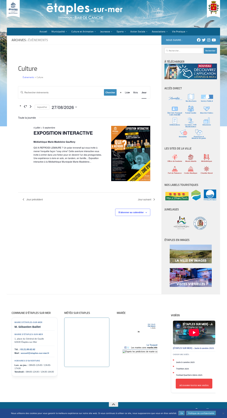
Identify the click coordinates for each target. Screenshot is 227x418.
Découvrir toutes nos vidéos (194, 385)
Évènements (28, 77)
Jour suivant (144, 199)
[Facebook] (199, 40)
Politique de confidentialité (201, 413)
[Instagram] (208, 40)
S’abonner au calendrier (131, 212)
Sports (120, 31)
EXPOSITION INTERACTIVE (63, 132)
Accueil (43, 31)
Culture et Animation (82, 31)
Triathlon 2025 (182, 369)
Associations (158, 31)
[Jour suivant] (30, 106)
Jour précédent (34, 199)
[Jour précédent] (24, 106)
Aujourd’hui (42, 107)
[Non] (223, 413)
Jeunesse (105, 31)
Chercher (110, 92)
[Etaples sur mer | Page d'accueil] (31, 14)
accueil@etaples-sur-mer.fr (35, 353)
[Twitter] (204, 40)
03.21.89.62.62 (27, 349)
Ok (181, 413)
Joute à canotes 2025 (185, 362)
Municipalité (58, 31)
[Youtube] (213, 40)
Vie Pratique (178, 31)
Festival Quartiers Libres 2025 (189, 375)
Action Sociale (137, 31)
